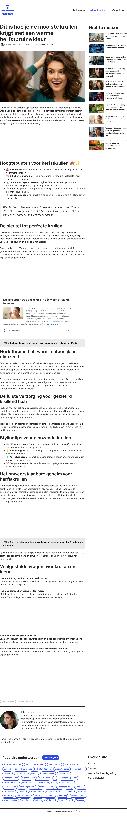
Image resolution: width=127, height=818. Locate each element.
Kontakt (92, 763)
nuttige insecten (46, 787)
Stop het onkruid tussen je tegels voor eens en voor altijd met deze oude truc (115, 107)
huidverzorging (42, 782)
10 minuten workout (12, 764)
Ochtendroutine (64, 787)
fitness (34, 773)
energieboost (79, 769)
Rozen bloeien (35, 791)
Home (3, 739)
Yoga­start (79, 800)
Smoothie (81, 791)
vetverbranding (10, 800)
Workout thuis (64, 800)
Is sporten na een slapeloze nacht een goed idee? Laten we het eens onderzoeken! (116, 59)
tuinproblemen (23, 796)
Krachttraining (67, 782)
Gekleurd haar (48, 773)
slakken (69, 791)
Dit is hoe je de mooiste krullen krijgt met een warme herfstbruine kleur (115, 83)
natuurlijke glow (27, 787)
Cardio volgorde (62, 769)
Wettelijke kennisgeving (102, 773)
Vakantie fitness (78, 796)
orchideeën (9, 791)
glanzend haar (7, 701)
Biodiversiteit (70, 764)
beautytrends (54, 764)
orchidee (80, 787)
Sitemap (92, 768)
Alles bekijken (51, 757)
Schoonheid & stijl (98, 10)
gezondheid (64, 773)
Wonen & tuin (118, 10)
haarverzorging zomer (67, 778)
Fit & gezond (79, 10)
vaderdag (63, 796)
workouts (50, 800)
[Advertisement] (18, 143)
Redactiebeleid (96, 778)
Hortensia (26, 782)
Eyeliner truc (21, 773)
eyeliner (7, 773)
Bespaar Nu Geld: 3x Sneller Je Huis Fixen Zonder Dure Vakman (116, 36)
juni (55, 782)
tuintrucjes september (44, 796)
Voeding (25, 800)
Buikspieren (28, 769)
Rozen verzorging (54, 791)
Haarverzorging (46, 778)
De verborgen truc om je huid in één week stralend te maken (115, 118)
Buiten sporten (44, 769)
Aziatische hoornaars (35, 764)
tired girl (8, 796)
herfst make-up (11, 782)
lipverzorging (10, 787)
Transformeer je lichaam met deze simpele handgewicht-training (114, 95)
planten (21, 791)
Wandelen (37, 800)
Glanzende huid (11, 778)
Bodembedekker (11, 769)
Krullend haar (25, 701)
